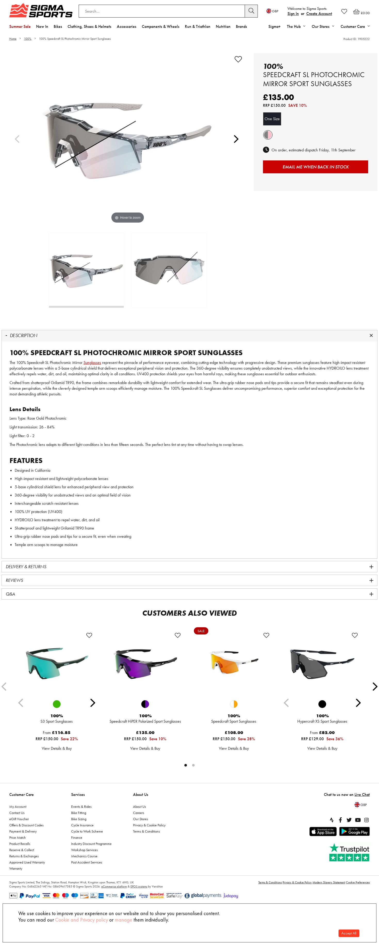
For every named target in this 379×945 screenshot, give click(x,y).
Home (13, 39)
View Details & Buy (57, 748)
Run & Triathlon (197, 26)
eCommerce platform (114, 886)
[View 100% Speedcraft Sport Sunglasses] (234, 664)
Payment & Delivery (23, 831)
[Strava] (331, 820)
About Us (140, 794)
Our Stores (140, 819)
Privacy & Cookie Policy (149, 825)
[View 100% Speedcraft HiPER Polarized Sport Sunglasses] (145, 664)
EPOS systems (138, 886)
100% (27, 39)
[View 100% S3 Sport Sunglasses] (57, 664)
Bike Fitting (78, 812)
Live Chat (362, 794)
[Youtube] (358, 820)
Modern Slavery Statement (328, 882)
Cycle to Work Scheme (87, 831)
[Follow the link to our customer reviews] (350, 852)
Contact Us (16, 812)
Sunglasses (92, 362)
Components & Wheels (160, 26)
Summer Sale (20, 26)
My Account (17, 806)
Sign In (293, 13)
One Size (272, 118)
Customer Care (21, 794)
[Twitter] (349, 820)
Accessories (126, 26)
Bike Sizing (78, 819)
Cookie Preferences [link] (358, 882)
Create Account (319, 13)
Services (78, 794)
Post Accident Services (86, 862)
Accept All (349, 933)
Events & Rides (81, 806)
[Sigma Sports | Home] (40, 10)
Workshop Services (84, 850)
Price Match (17, 837)
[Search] (251, 11)
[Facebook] (340, 820)
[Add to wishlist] (238, 59)
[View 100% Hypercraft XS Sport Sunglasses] (322, 664)
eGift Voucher (19, 819)
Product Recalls (19, 843)
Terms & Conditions (146, 831)
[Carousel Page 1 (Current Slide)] (186, 765)
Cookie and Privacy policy (81, 920)
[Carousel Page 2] (193, 765)
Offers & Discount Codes (26, 825)
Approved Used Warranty (27, 862)
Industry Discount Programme (91, 843)
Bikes (58, 26)
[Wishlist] (344, 11)
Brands (241, 26)
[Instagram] (367, 820)
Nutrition (223, 26)
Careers (138, 812)
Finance (76, 837)
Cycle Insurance (82, 825)
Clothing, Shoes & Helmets (89, 26)
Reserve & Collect (21, 850)
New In (42, 26)
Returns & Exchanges (24, 856)
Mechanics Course (84, 856)
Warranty (15, 868)
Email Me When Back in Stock (316, 167)
